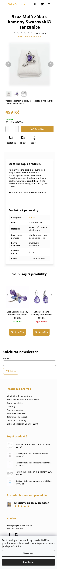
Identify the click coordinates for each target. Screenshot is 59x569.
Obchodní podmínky (16, 420)
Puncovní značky (15, 410)
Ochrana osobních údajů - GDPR (22, 423)
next (51, 294)
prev (7, 294)
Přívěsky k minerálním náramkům (23, 399)
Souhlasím (28, 562)
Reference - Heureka (17, 413)
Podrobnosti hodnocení (29, 36)
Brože (32, 217)
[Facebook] (10, 534)
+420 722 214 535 (15, 528)
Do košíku (39, 129)
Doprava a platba (15, 403)
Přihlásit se (11, 371)
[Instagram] (17, 534)
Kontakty (11, 406)
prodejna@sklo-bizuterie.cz (20, 525)
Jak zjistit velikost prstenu (19, 396)
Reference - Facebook (17, 417)
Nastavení (28, 553)
